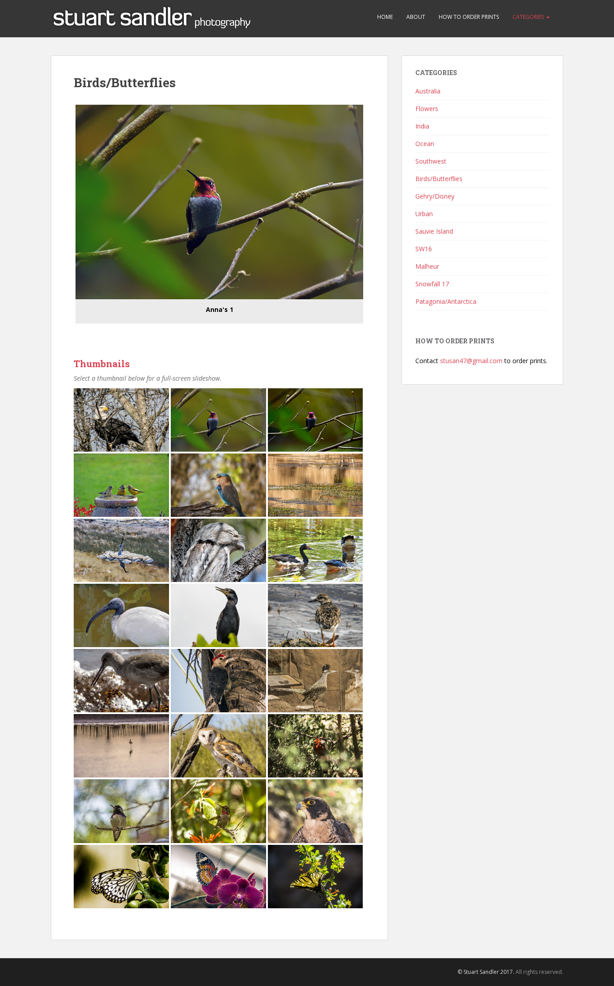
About (415, 17)
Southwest (430, 161)
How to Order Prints (469, 17)
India (422, 126)
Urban (424, 213)
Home (385, 17)
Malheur (427, 266)
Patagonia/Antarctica (445, 301)
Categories (528, 17)
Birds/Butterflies (439, 178)
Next (377, 206)
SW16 (423, 248)
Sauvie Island (434, 231)
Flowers (426, 108)
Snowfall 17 (432, 284)
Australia (427, 91)
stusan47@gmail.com (471, 360)
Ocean (424, 143)
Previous (62, 206)
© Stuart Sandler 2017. (486, 972)
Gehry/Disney (434, 196)
